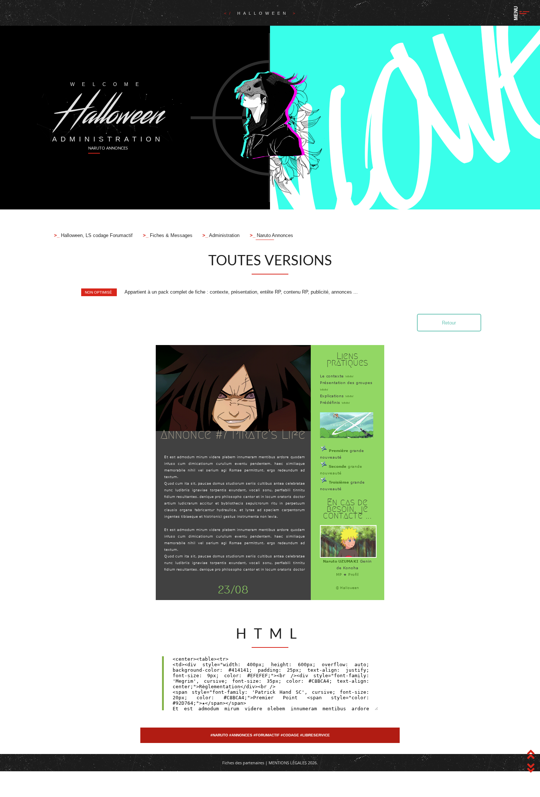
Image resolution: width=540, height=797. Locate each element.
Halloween (265, 13)
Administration (224, 235)
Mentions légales (288, 762)
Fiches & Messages (170, 235)
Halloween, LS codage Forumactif (96, 235)
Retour (449, 323)
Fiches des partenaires (243, 762)
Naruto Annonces (274, 235)
